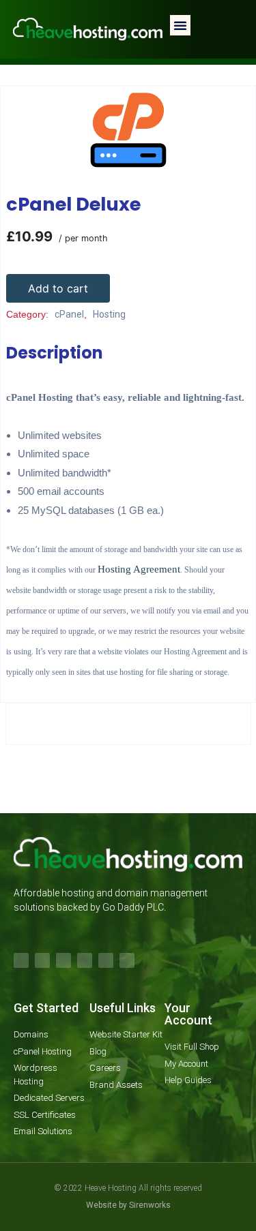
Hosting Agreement (139, 569)
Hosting (94, 76)
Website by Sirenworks (128, 1205)
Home (46, 76)
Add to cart (58, 288)
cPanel (145, 76)
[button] (180, 25)
